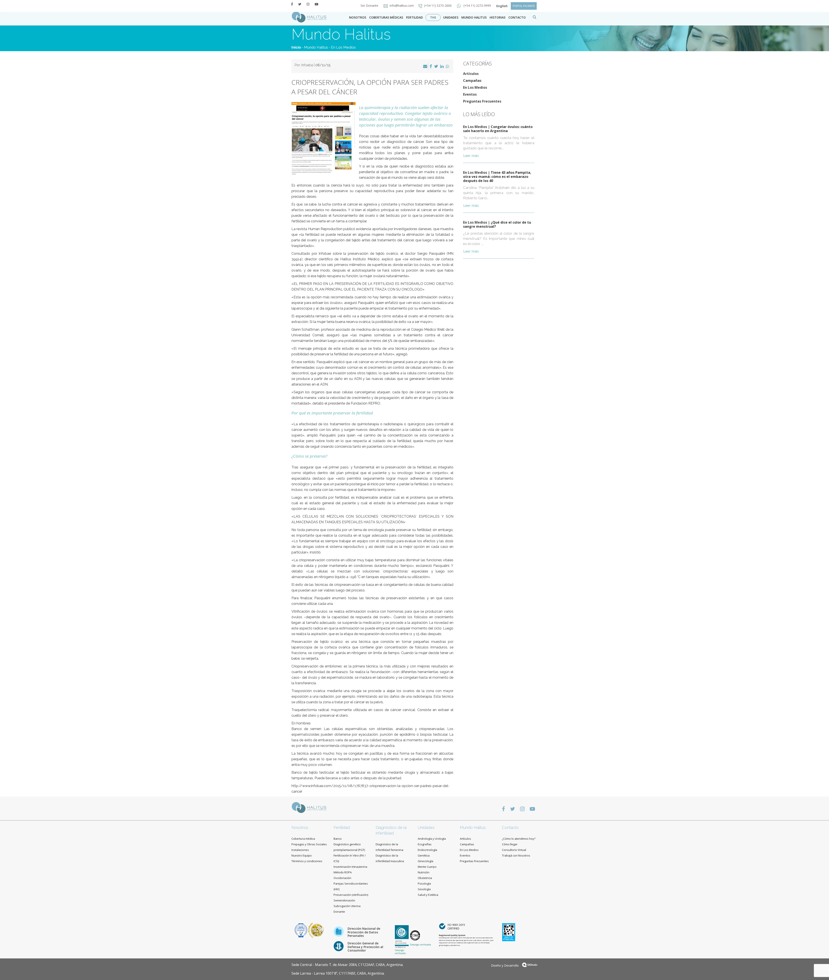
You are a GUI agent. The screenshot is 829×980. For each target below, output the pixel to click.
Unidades (450, 17)
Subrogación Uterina (347, 906)
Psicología (424, 883)
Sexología (424, 889)
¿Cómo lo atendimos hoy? (518, 839)
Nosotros (357, 17)
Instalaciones (300, 850)
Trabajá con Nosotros (516, 855)
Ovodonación (342, 878)
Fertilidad (414, 17)
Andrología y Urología (432, 839)
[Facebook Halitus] (292, 4)
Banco (338, 839)
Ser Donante (370, 5)
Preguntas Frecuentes (482, 101)
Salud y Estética (428, 895)
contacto (517, 17)
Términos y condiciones (306, 861)
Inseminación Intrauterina (350, 867)
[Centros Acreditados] (301, 930)
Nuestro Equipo (301, 855)
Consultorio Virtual (514, 850)
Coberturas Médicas (386, 17)
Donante (339, 912)
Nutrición (423, 872)
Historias (497, 17)
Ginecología (425, 861)
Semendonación (344, 900)
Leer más (471, 155)
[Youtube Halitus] (316, 4)
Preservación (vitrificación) (351, 895)
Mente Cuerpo (427, 867)
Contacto (510, 827)
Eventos (470, 94)
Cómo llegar (509, 844)
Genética (424, 855)
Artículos (471, 73)
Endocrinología (427, 850)
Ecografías (425, 844)
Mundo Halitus (474, 17)
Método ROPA (343, 872)
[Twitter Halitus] (300, 4)
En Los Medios (343, 47)
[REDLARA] (316, 930)
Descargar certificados (400, 952)
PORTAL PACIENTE (524, 6)
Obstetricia (425, 878)
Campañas (472, 80)
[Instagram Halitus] (308, 4)
